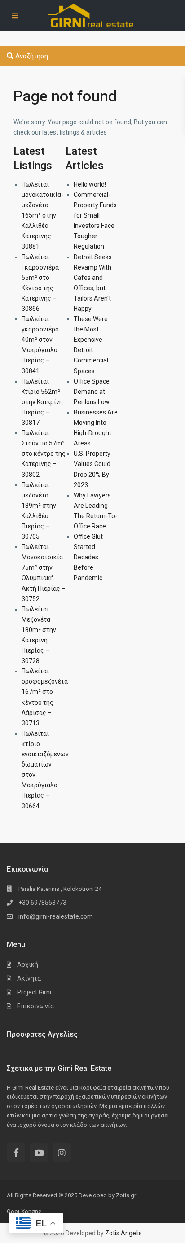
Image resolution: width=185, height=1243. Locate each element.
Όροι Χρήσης (24, 1211)
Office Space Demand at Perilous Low (92, 392)
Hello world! (90, 184)
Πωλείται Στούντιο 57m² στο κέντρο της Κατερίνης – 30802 (44, 453)
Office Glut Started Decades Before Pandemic (88, 557)
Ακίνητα (29, 978)
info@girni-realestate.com (55, 916)
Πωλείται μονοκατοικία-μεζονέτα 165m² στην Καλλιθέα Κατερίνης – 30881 (42, 215)
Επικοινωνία (35, 1006)
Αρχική (27, 964)
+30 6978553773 (42, 902)
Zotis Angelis (123, 1233)
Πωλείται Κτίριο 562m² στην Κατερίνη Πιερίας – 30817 (42, 402)
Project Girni (34, 992)
